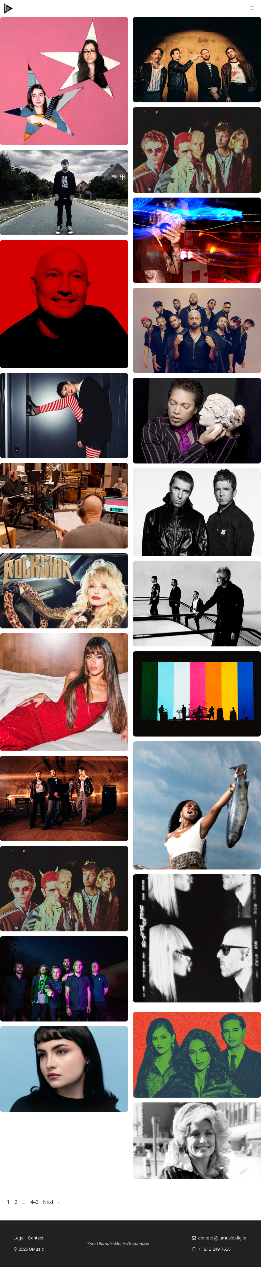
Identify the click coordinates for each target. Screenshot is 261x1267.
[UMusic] (8, 8)
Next (51, 1202)
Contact (36, 1238)
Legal (19, 1238)
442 (35, 1202)
